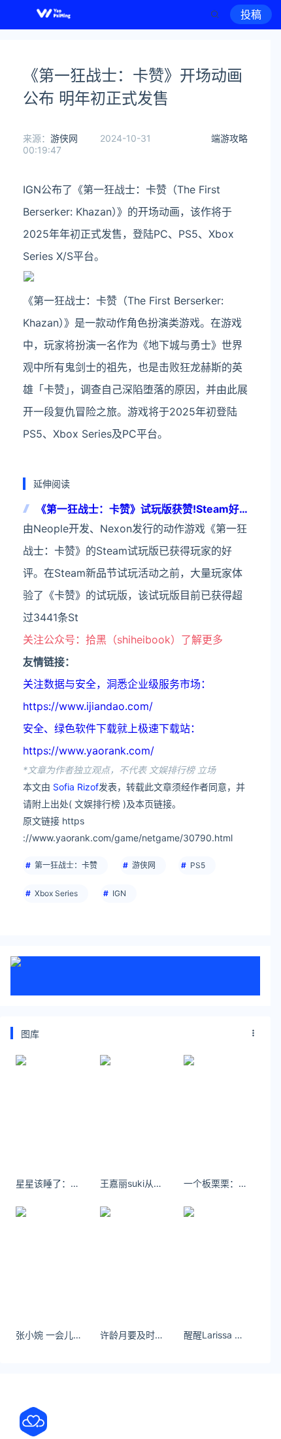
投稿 (250, 14)
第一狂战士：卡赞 (66, 865)
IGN (119, 893)
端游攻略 (229, 138)
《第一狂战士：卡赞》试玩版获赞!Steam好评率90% (137, 509)
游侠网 (64, 138)
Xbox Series (56, 893)
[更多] (253, 1033)
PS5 (197, 865)
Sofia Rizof (76, 786)
